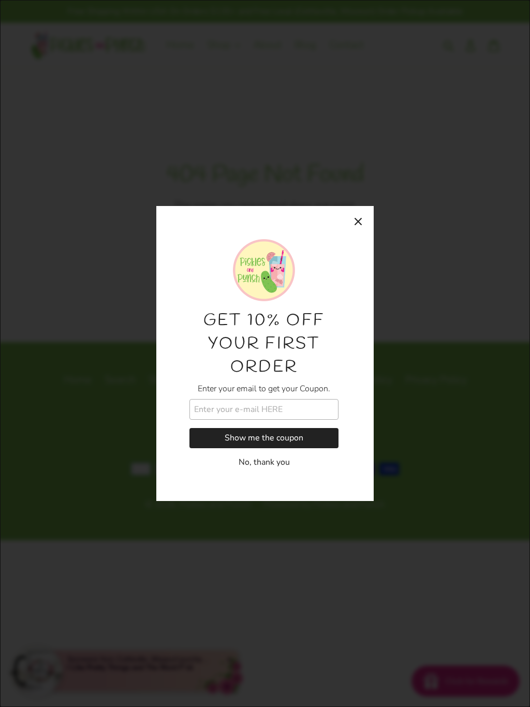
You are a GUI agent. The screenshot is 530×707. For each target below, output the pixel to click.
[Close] (358, 221)
